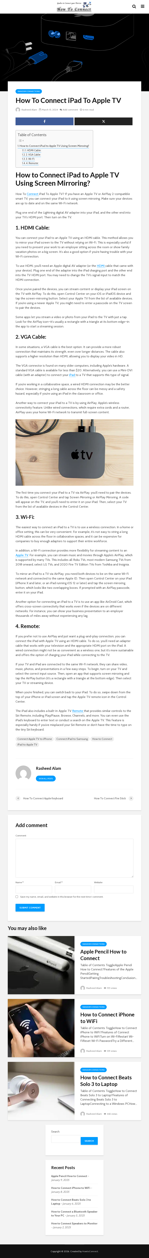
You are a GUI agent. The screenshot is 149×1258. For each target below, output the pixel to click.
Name (19, 882)
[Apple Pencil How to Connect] (41, 965)
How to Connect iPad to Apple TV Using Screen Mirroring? (54, 146)
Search (55, 1131)
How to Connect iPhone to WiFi (107, 1017)
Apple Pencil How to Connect (103, 954)
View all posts (46, 778)
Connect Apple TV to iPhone (34, 739)
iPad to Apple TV (27, 744)
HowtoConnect (90, 1251)
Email (58, 882)
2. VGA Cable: (33, 154)
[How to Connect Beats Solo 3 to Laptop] (41, 1091)
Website (98, 882)
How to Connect (102, 739)
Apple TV (22, 555)
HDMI (101, 266)
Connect (33, 194)
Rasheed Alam (29, 109)
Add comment (70, 109)
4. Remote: (32, 163)
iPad (72, 375)
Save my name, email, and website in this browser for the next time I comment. (61, 897)
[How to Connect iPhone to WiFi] (41, 1028)
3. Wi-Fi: (30, 158)
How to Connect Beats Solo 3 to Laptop (106, 1080)
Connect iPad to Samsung (72, 739)
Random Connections (29, 91)
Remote (78, 711)
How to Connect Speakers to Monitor (74, 1223)
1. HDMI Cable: (33, 150)
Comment (21, 835)
